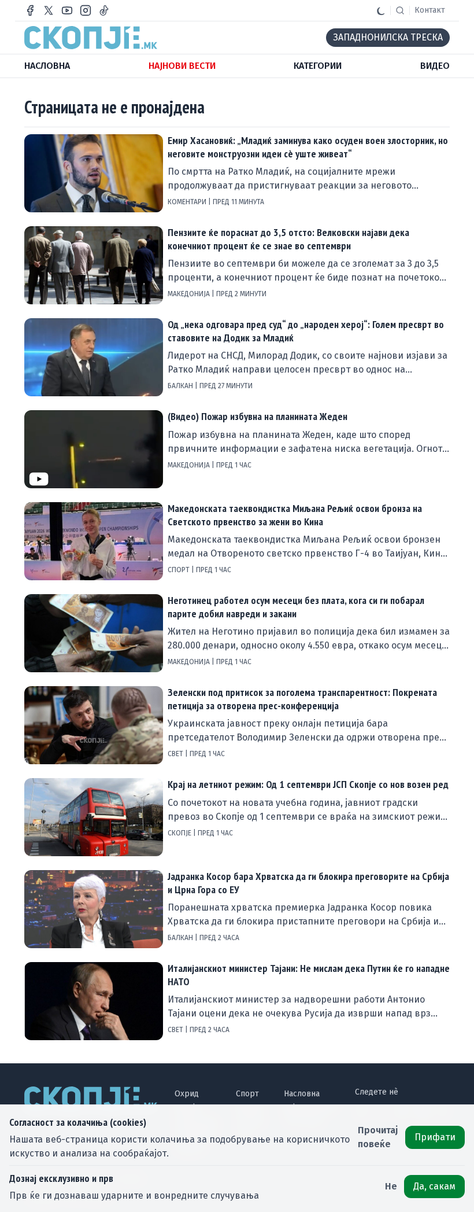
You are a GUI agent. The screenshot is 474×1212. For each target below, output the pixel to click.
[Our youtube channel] (67, 10)
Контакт (429, 10)
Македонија (190, 294)
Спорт (179, 570)
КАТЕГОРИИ (318, 65)
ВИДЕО (435, 65)
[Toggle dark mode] (381, 10)
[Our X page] (48, 10)
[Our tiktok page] (104, 10)
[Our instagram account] (85, 10)
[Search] (400, 10)
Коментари (188, 202)
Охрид (187, 1094)
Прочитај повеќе (378, 1137)
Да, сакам (434, 1186)
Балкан (181, 386)
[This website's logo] (90, 37)
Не (391, 1186)
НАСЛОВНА (47, 65)
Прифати (435, 1137)
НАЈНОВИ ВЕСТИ (182, 65)
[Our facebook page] (30, 10)
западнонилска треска (388, 37)
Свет (176, 754)
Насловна (302, 1094)
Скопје (180, 833)
